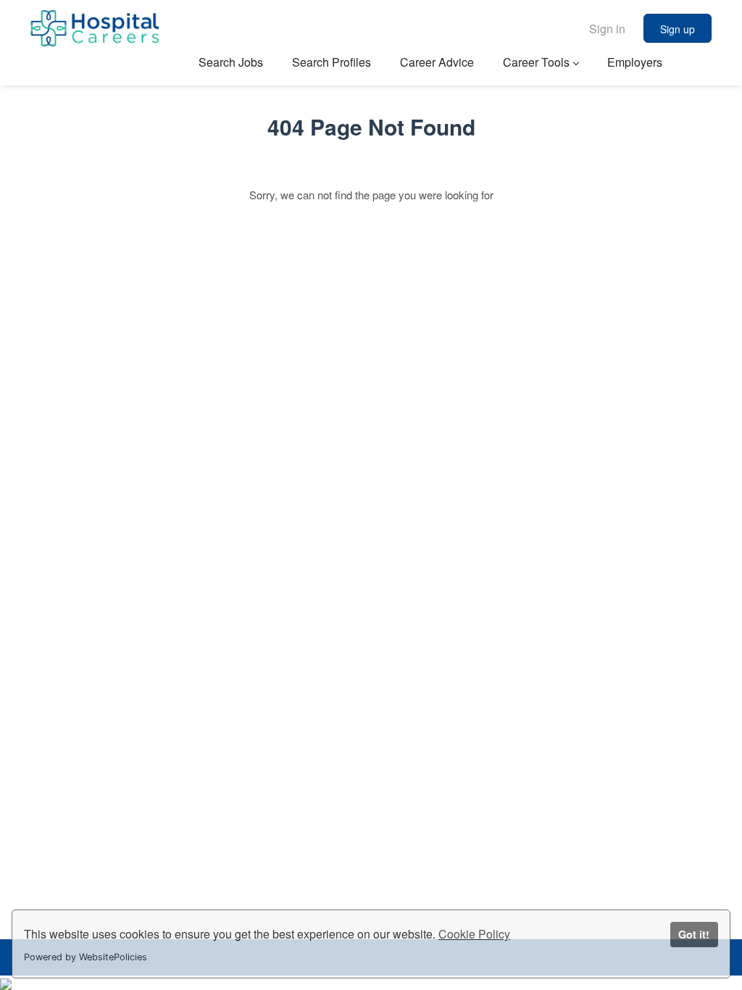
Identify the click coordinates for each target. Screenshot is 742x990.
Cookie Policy (474, 933)
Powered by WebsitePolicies (85, 957)
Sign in (607, 28)
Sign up (677, 29)
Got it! (693, 934)
